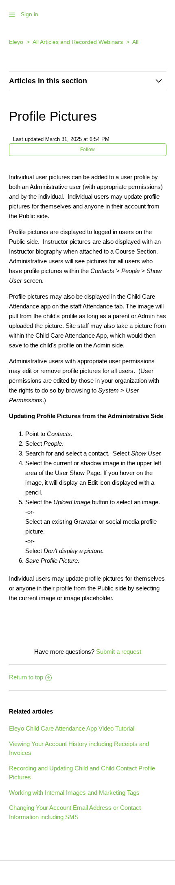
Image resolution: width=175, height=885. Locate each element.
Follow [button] (87, 149)
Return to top (26, 677)
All (135, 42)
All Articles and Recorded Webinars (78, 42)
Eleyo (16, 42)
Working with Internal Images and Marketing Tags (74, 792)
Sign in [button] (29, 14)
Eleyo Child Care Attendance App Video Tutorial (71, 728)
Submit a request (118, 651)
